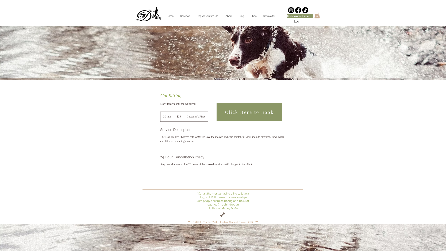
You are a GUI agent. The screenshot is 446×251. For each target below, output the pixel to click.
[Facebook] (298, 10)
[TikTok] (305, 10)
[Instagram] (291, 10)
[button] (317, 15)
